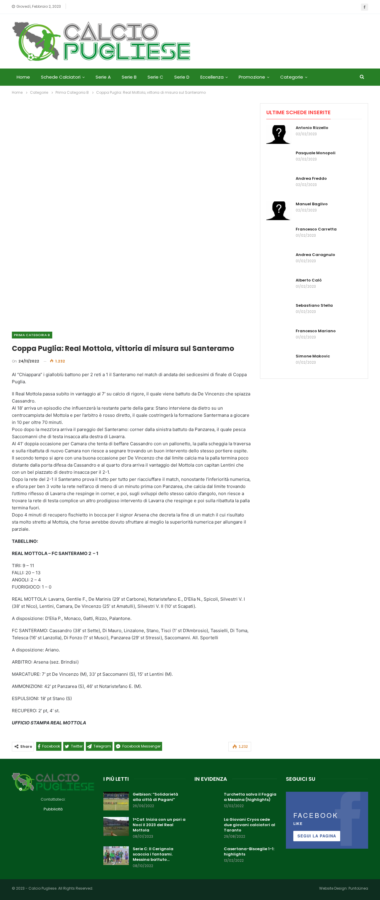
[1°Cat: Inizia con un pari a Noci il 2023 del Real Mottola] (116, 826)
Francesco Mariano (316, 331)
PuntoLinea (358, 888)
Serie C (155, 77)
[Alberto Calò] (279, 287)
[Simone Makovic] (279, 363)
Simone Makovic (313, 356)
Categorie (291, 77)
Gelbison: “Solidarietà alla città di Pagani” (155, 796)
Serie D (181, 77)
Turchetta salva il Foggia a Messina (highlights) (250, 796)
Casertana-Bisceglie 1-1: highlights (249, 851)
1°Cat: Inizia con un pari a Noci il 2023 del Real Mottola (159, 825)
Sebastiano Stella (314, 305)
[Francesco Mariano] (279, 337)
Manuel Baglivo (312, 204)
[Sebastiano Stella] (279, 312)
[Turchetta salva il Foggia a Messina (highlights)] (207, 801)
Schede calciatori (60, 77)
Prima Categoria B (32, 335)
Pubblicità (53, 809)
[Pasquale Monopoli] (279, 159)
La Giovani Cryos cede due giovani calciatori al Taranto (249, 825)
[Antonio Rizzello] (279, 134)
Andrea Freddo (311, 178)
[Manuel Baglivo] (279, 210)
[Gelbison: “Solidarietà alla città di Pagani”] (116, 801)
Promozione (252, 77)
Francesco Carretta (316, 229)
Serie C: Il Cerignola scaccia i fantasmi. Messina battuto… (153, 854)
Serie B (129, 77)
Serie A (103, 77)
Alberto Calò (309, 280)
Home (23, 77)
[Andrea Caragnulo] (279, 261)
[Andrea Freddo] (279, 185)
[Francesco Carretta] (279, 236)
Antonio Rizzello (312, 128)
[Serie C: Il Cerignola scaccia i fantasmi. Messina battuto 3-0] (116, 855)
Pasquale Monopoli (315, 153)
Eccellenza (212, 77)
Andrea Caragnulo (315, 254)
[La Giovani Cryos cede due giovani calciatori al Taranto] (207, 826)
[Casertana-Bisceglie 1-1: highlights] (207, 855)
